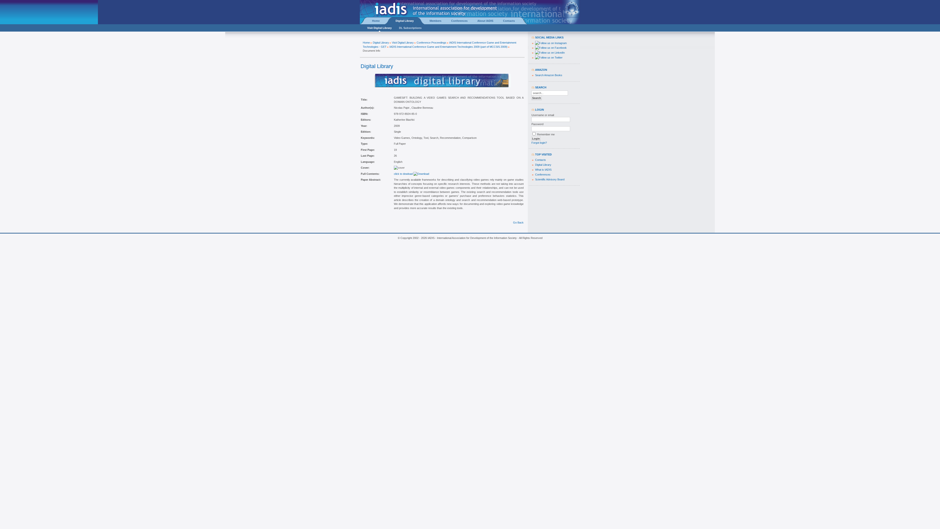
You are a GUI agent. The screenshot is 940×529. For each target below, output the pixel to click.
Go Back (518, 222)
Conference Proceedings (431, 42)
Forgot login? (539, 142)
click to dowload (403, 173)
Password (537, 124)
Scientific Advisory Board (549, 179)
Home (366, 42)
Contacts (540, 159)
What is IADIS (543, 169)
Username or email (542, 115)
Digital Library (381, 42)
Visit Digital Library (403, 42)
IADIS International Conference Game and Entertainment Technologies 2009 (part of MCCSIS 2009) (448, 46)
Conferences (543, 174)
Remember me (546, 134)
